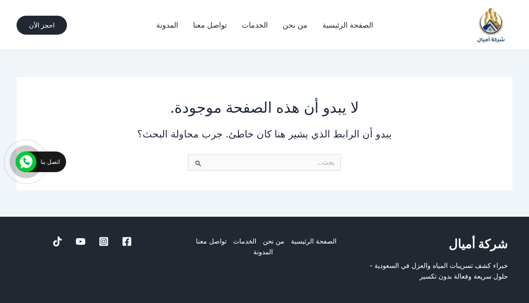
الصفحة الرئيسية (347, 25)
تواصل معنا (210, 25)
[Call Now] (26, 162)
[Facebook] (127, 241)
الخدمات (255, 25)
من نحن (295, 25)
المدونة (167, 25)
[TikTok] (57, 241)
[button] (42, 25)
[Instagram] (104, 241)
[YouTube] (81, 241)
